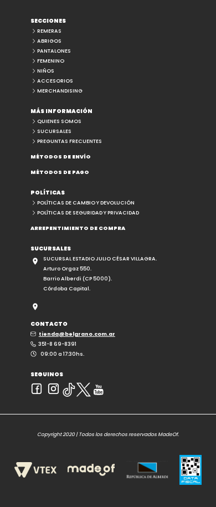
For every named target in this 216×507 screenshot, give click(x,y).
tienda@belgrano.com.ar (77, 333)
